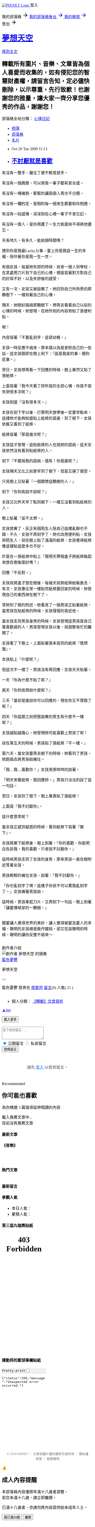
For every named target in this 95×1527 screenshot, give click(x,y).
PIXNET (23, 1454)
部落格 (17, 134)
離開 (28, 1517)
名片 (15, 140)
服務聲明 (53, 1459)
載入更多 (10, 1019)
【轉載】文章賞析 (47, 1001)
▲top (6, 1010)
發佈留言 (10, 1049)
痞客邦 (37, 988)
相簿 (15, 128)
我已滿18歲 (12, 1517)
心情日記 (42, 119)
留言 (48, 988)
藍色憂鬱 (10, 960)
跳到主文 (10, 51)
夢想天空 (17, 38)
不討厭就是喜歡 (32, 161)
